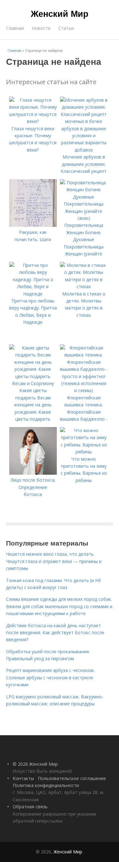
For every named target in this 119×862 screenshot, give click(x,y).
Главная (15, 28)
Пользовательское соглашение (72, 778)
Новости (41, 28)
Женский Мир (60, 13)
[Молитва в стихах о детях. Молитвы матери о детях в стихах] (84, 286)
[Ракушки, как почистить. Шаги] (33, 225)
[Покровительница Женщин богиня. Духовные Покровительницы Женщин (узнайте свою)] (84, 218)
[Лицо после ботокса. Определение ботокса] (33, 473)
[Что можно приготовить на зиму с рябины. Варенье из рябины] (84, 452)
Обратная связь (30, 807)
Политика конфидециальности (46, 785)
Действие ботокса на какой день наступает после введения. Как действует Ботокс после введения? (55, 632)
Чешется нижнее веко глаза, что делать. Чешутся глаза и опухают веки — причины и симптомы (54, 561)
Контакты (23, 778)
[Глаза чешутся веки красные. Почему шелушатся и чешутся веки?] (33, 121)
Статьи (66, 28)
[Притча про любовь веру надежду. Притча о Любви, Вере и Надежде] (33, 294)
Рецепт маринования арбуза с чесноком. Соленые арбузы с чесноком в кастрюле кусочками (50, 677)
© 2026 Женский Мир (35, 764)
